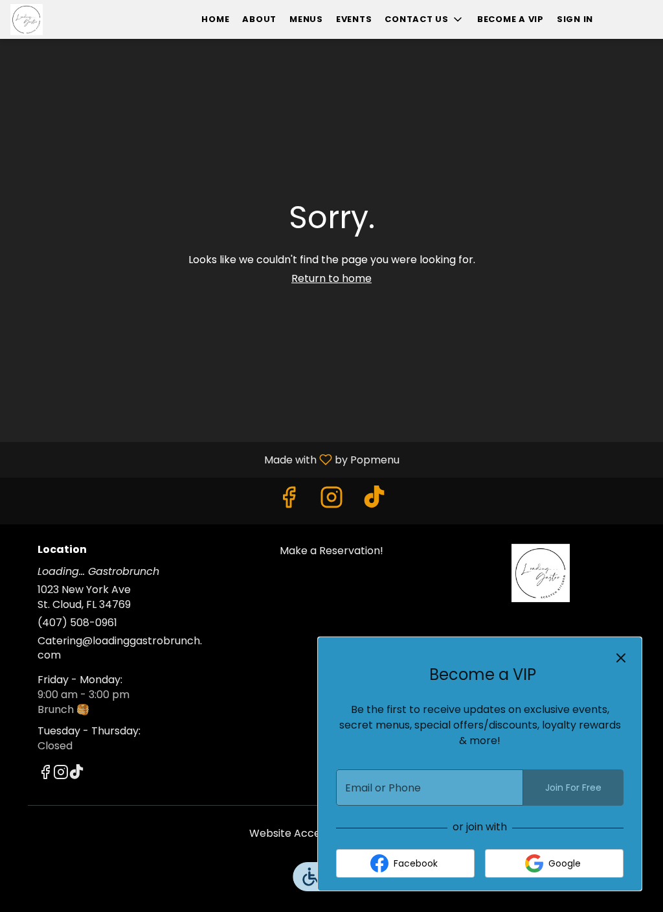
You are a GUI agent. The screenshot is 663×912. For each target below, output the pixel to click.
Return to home (331, 278)
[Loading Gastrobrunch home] (68, 19)
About (259, 19)
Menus (306, 19)
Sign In (575, 19)
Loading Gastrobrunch (540, 573)
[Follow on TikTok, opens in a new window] (374, 500)
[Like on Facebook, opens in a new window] (288, 500)
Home (215, 19)
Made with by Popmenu (204, 459)
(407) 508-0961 (77, 623)
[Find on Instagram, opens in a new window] (331, 500)
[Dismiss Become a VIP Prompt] (620, 657)
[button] (424, 19)
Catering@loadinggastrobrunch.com (120, 648)
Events (354, 19)
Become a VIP (510, 19)
